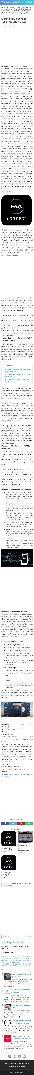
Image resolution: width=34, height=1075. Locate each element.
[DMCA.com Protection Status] (7, 953)
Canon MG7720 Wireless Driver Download (16, 964)
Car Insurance (26, 966)
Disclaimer (12, 1066)
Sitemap (22, 1066)
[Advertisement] (17, 46)
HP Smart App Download (18, 960)
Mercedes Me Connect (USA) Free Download (8, 850)
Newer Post (6, 936)
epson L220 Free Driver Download (16, 961)
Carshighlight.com (17, 2)
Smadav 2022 (6, 966)
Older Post (28, 936)
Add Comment (23, 26)
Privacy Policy (24, 1063)
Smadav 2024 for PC (19, 957)
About (6, 1063)
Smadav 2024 (6, 957)
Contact (14, 1063)
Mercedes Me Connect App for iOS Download (18, 375)
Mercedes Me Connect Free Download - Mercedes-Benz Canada (23, 848)
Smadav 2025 (16, 966)
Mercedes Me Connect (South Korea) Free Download (18, 370)
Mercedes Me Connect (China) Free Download (18, 380)
